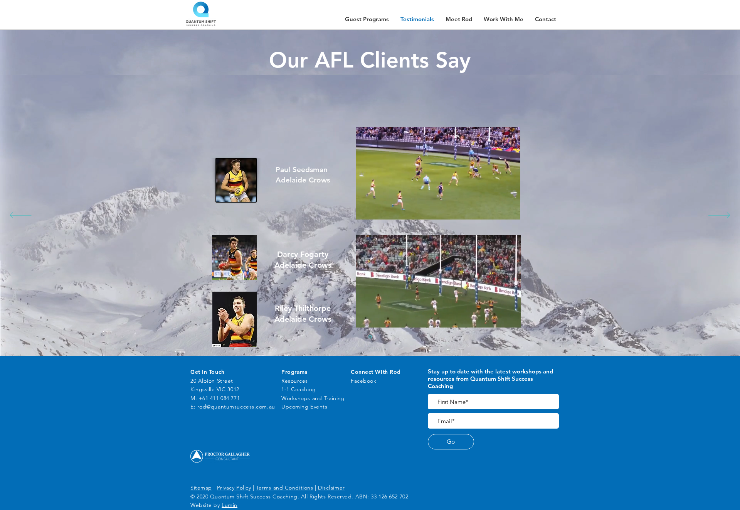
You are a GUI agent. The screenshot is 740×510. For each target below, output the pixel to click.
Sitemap (201, 487)
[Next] (719, 216)
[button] (545, 19)
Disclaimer (331, 487)
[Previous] (21, 216)
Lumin (229, 505)
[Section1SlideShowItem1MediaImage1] (370, 337)
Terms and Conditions (284, 487)
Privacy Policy (234, 487)
